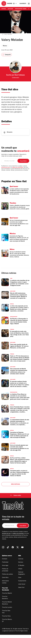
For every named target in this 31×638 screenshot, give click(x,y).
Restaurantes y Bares (20, 8)
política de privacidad (17, 167)
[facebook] (13, 547)
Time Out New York (6, 612)
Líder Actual (21, 584)
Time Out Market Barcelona (7, 603)
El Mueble (21, 565)
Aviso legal (5, 565)
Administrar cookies (5, 582)
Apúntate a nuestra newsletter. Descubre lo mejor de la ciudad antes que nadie (13, 155)
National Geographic (21, 573)
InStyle (20, 569)
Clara (19, 577)
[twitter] (18, 547)
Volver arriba (17, 495)
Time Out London (7, 607)
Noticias (4, 8)
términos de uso (5, 167)
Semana (20, 562)
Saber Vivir (21, 587)
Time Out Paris (6, 616)
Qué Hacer (10, 8)
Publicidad (5, 562)
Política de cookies (7, 574)
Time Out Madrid (7, 593)
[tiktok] (8, 547)
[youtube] (22, 547)
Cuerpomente (22, 581)
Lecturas (20, 559)
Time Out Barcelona (5, 597)
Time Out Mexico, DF (7, 620)
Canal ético (5, 577)
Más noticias (15, 484)
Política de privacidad (5, 570)
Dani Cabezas (20, 75)
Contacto (4, 559)
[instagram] (3, 547)
